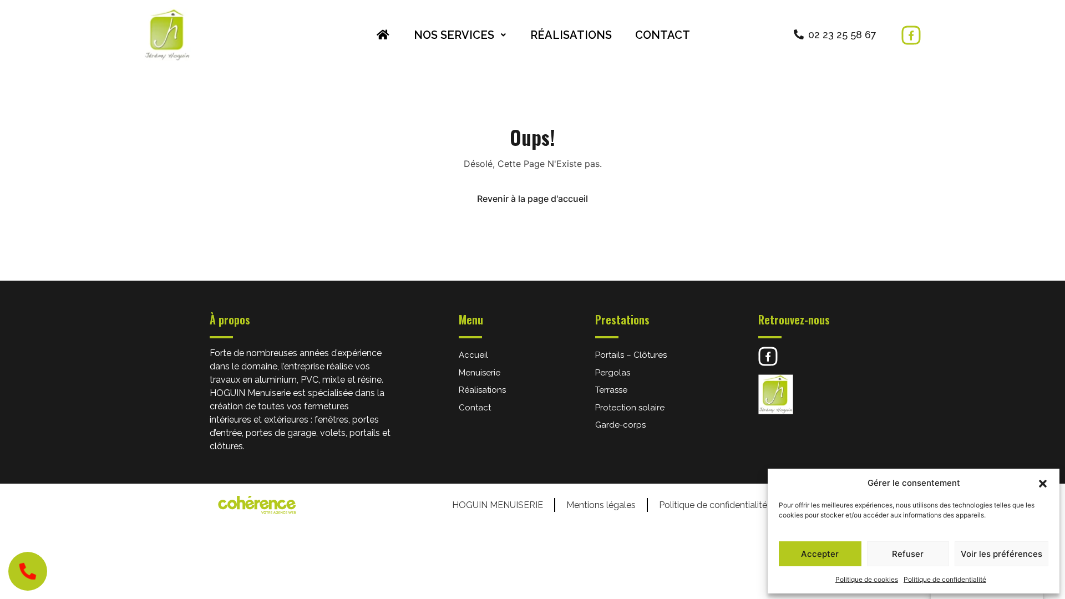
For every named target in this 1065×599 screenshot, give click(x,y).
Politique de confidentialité (945, 579)
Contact (662, 35)
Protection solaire (630, 408)
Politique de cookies (866, 579)
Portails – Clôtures (631, 355)
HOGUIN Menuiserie (497, 505)
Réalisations (571, 35)
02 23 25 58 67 (842, 34)
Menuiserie (479, 373)
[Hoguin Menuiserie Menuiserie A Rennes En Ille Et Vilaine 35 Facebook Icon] (911, 35)
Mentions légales (601, 505)
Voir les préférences (1001, 554)
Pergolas (612, 373)
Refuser (908, 554)
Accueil (473, 355)
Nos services (454, 35)
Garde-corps (620, 425)
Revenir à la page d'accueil (532, 198)
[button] (1042, 483)
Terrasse (611, 390)
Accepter (820, 554)
